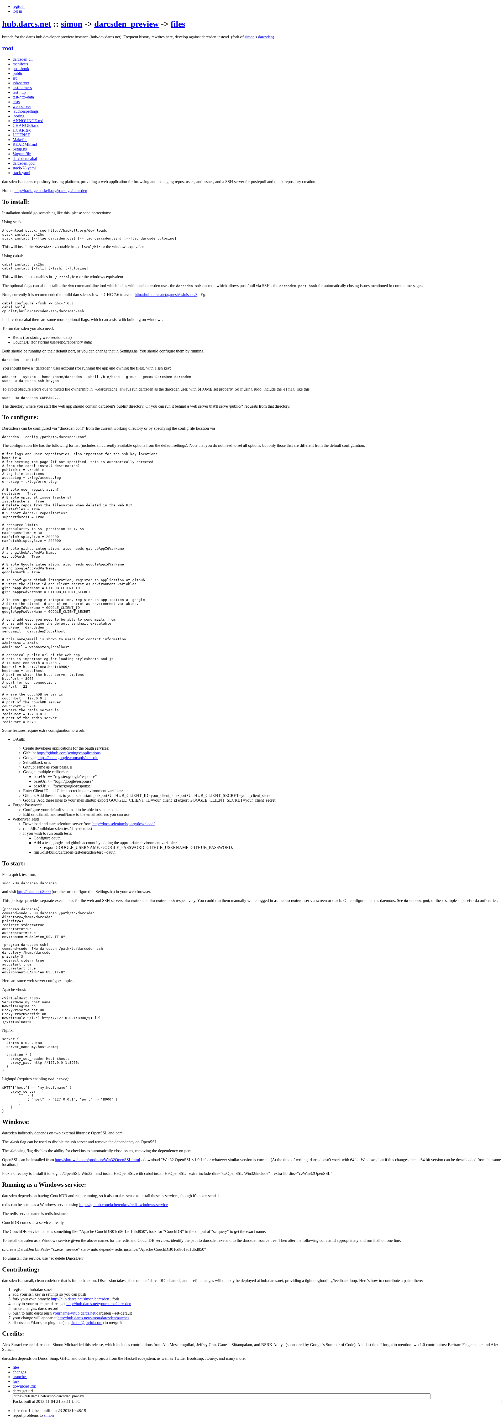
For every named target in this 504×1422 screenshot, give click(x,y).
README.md (25, 144)
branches (20, 1376)
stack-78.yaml (24, 168)
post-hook (21, 68)
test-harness (22, 87)
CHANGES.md (26, 125)
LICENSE (21, 135)
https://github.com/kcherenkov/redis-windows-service (123, 1204)
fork (16, 1381)
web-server (22, 106)
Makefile (20, 139)
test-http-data (23, 97)
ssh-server (21, 83)
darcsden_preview (126, 24)
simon (71, 24)
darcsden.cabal (25, 158)
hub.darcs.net (26, 24)
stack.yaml (21, 172)
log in (17, 11)
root (7, 48)
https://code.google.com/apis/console (68, 757)
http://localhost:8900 (34, 891)
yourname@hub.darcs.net (74, 1313)
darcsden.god (24, 163)
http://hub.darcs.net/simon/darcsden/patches (93, 1318)
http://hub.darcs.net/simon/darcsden (80, 1299)
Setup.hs (20, 149)
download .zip (24, 1386)
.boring (18, 116)
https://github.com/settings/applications (69, 753)
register (19, 6)
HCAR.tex (22, 130)
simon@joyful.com (86, 1322)
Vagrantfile (22, 154)
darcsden (265, 37)
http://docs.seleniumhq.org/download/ (123, 824)
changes (19, 1372)
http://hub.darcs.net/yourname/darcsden (98, 1303)
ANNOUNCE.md (28, 120)
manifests (20, 64)
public (18, 73)
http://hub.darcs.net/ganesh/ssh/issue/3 (166, 294)
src (15, 78)
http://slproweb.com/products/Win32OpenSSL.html (97, 1160)
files (178, 24)
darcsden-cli (23, 59)
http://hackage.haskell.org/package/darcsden (50, 190)
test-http (19, 92)
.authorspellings (26, 111)
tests (16, 102)
